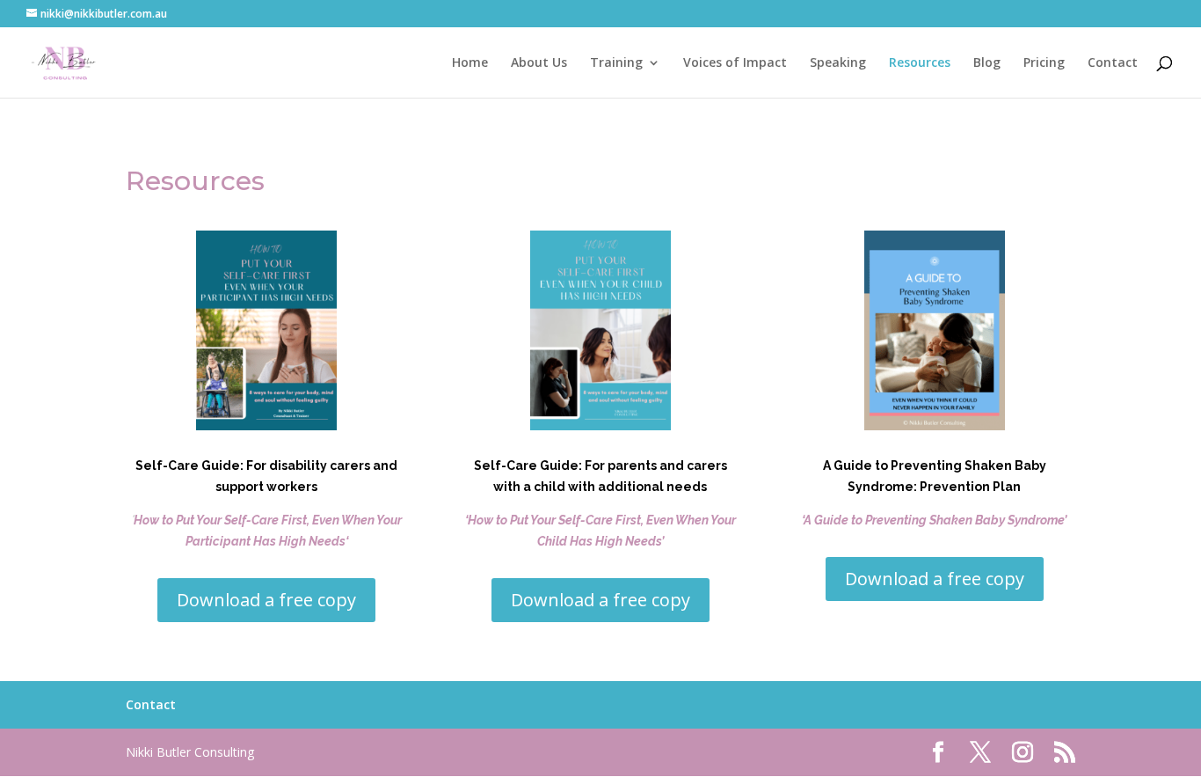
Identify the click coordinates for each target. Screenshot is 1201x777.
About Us (539, 63)
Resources (919, 63)
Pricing (1044, 63)
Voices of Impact (735, 63)
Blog (987, 63)
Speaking (838, 63)
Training (616, 63)
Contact (1113, 63)
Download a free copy (266, 600)
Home (470, 63)
